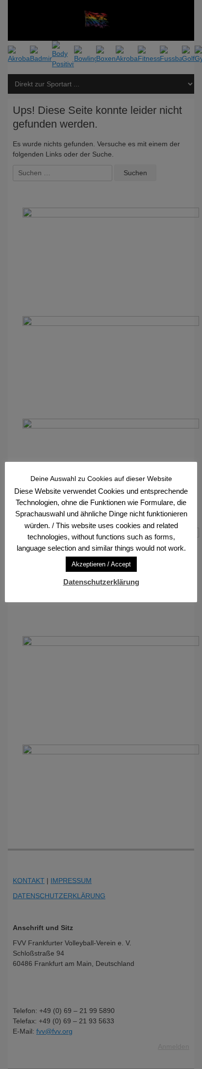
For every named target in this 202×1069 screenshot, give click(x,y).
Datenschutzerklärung (101, 582)
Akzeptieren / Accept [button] (101, 564)
